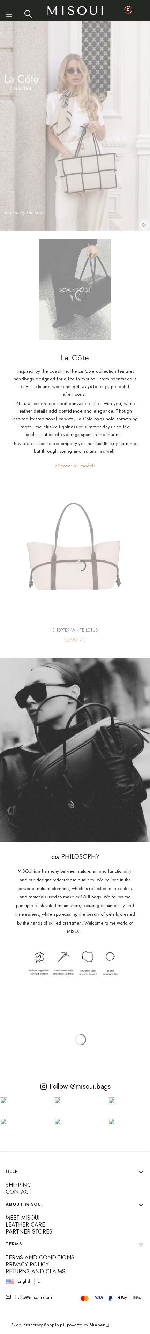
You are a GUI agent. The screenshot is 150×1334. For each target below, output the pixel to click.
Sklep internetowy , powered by (58, 1325)
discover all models (75, 465)
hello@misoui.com (33, 1297)
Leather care (25, 1225)
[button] (9, 15)
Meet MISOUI (22, 1218)
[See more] (75, 289)
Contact (19, 1192)
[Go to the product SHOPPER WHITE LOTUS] (75, 549)
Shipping (19, 1185)
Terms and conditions (40, 1257)
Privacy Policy (27, 1264)
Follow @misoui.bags (80, 1086)
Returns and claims (35, 1271)
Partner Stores (29, 1232)
